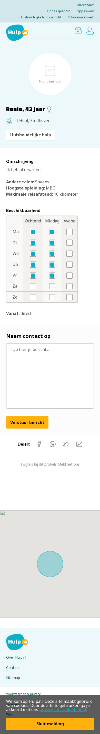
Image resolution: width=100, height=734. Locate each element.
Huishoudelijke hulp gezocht (40, 17)
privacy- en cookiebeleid (62, 709)
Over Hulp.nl (16, 657)
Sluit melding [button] (50, 724)
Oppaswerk (85, 11)
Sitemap (13, 677)
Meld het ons (69, 464)
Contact (13, 667)
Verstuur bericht (27, 422)
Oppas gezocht (58, 11)
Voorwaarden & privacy (23, 694)
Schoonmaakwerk (81, 17)
